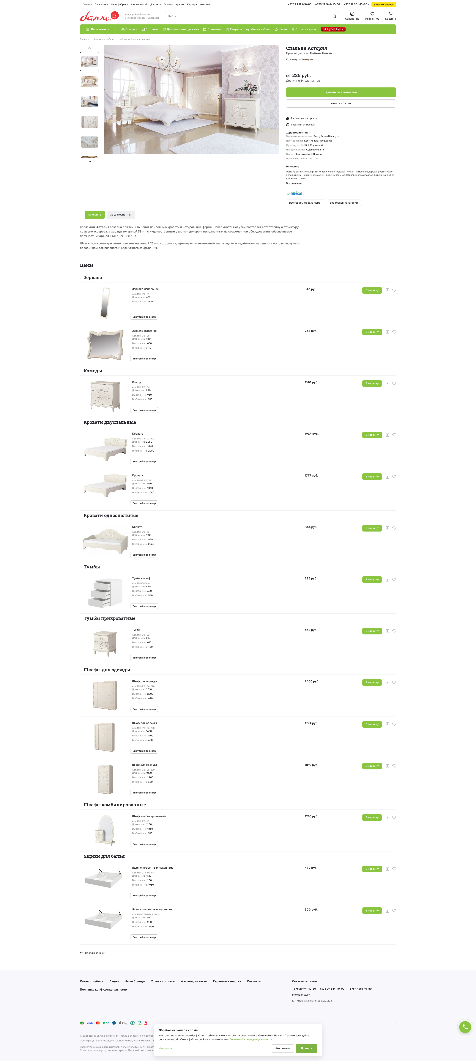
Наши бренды (135, 981)
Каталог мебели (91, 981)
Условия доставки (194, 981)
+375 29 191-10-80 (299, 4)
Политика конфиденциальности (103, 989)
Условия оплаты (163, 981)
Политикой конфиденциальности (250, 1039)
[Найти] (334, 16)
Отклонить (283, 1048)
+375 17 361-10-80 (355, 4)
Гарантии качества (227, 981)
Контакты (254, 981)
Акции (114, 981)
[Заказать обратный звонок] (465, 1027)
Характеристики (121, 214)
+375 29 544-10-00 (327, 4)
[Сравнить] (387, 290)
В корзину (372, 290)
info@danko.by (301, 994)
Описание (94, 214)
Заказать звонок (384, 4)
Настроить (165, 1048)
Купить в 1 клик (341, 103)
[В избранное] (394, 290)
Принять (306, 1048)
